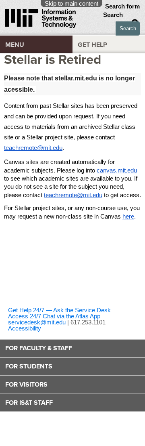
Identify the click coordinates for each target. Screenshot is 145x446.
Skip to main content (71, 3)
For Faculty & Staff (38, 348)
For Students (28, 366)
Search (113, 14)
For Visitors (26, 385)
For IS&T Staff (29, 403)
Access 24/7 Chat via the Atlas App (54, 316)
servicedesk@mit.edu (37, 322)
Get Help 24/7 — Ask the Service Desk (59, 310)
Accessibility (24, 328)
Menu (14, 45)
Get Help (92, 45)
